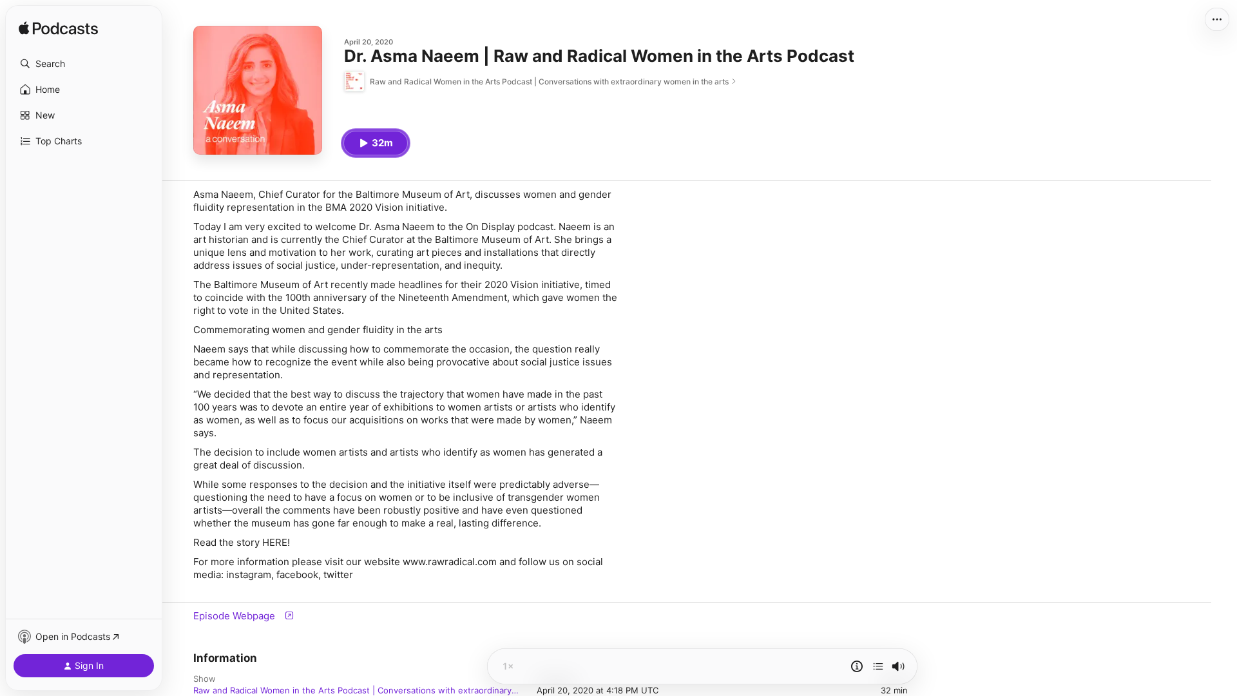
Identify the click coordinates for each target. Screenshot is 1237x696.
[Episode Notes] (857, 666)
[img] (58, 29)
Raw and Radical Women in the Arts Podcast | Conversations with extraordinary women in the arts (352, 690)
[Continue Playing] (878, 666)
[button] (83, 64)
